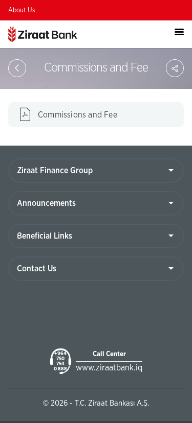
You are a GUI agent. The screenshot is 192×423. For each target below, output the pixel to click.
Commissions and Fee (77, 115)
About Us (21, 10)
